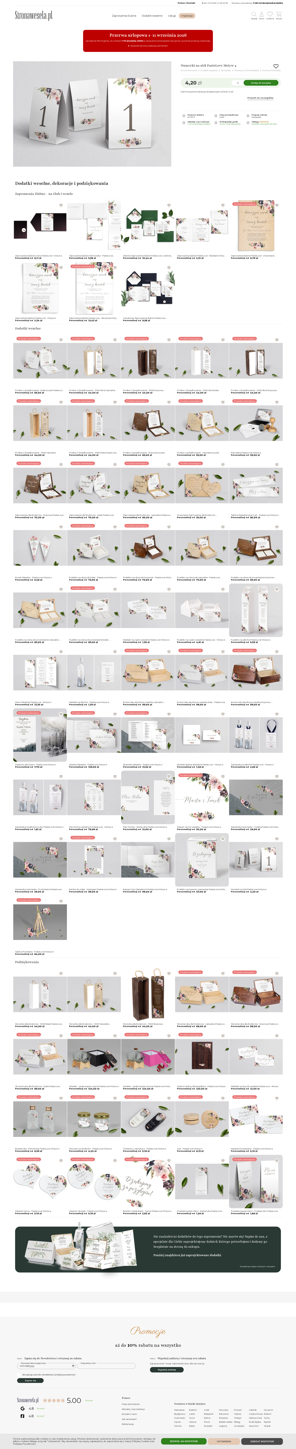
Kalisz (192, 1426)
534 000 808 (210, 3)
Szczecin (268, 1410)
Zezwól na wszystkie (184, 1441)
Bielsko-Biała (225, 1422)
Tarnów (178, 1426)
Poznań (238, 1410)
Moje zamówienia (131, 1404)
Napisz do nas (254, 1236)
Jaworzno (254, 1426)
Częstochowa (256, 1414)
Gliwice (192, 1422)
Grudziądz (239, 1426)
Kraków (193, 1410)
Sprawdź (89, 1400)
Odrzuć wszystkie (262, 1441)
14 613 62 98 (222, 3)
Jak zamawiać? (129, 1419)
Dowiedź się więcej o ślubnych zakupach (257, 1266)
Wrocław (223, 1410)
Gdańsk (253, 1410)
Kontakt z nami (129, 1414)
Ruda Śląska (255, 1422)
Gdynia (237, 1414)
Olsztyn (237, 1418)
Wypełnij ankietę (167, 1369)
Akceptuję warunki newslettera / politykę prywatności (49, 1374)
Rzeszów (223, 1418)
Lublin (192, 1414)
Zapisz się (30, 1380)
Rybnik (267, 1422)
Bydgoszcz (179, 1414)
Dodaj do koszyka (261, 83)
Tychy (267, 1418)
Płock (207, 1422)
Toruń (192, 1418)
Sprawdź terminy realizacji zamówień (149, 46)
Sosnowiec (179, 1418)
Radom (267, 1414)
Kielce (207, 1418)
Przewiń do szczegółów (260, 98)
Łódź (206, 1410)
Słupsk (267, 1426)
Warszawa (179, 1410)
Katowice (224, 1414)
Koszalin (208, 1426)
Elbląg (237, 1422)
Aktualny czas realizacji (133, 1409)
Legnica (223, 1426)
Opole (177, 1422)
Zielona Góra (255, 1418)
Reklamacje (128, 1424)
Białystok (208, 1414)
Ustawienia (224, 1441)
